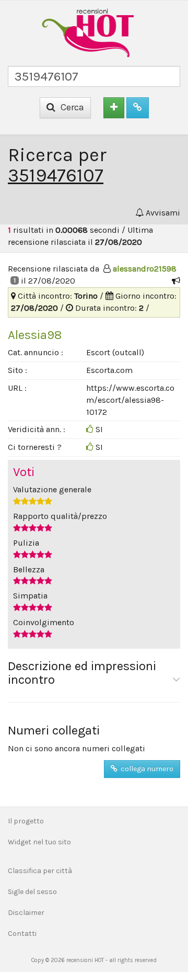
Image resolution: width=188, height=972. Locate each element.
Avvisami (162, 213)
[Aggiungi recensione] (113, 107)
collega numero (145, 768)
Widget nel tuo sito (39, 842)
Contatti (22, 933)
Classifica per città (40, 870)
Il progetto (26, 821)
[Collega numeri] (137, 107)
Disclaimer (26, 912)
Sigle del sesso (32, 891)
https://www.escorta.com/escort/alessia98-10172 (130, 400)
